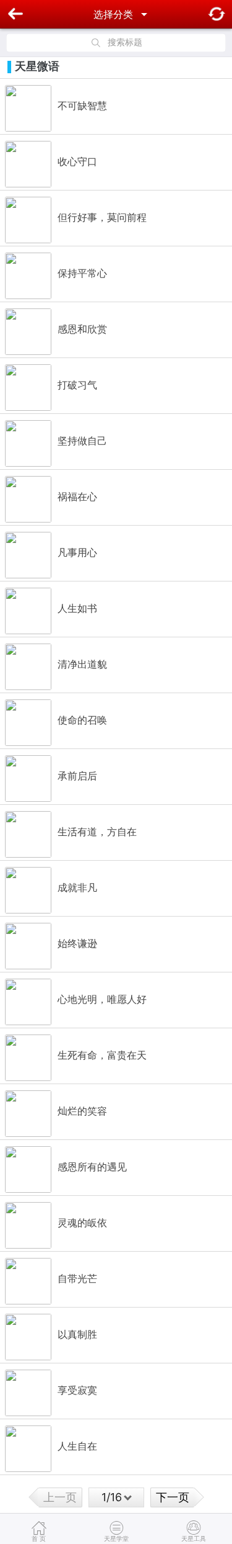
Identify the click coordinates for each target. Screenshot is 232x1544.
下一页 (172, 1497)
